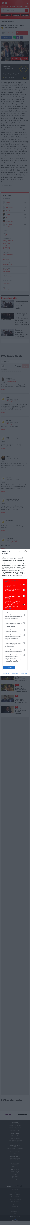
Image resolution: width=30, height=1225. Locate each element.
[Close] (26, 551)
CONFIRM (9, 667)
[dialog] (15, 612)
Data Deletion (5, 673)
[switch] (24, 584)
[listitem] (15, 581)
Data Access (15, 673)
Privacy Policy (24, 673)
